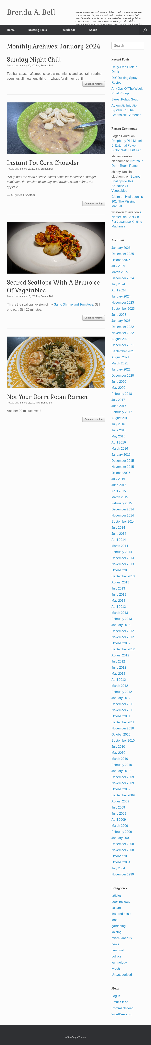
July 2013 (118, 588)
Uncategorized (121, 974)
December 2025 (122, 254)
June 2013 (118, 594)
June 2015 (118, 485)
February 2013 (121, 619)
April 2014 (118, 539)
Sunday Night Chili (34, 59)
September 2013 (123, 576)
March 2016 (119, 448)
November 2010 (122, 728)
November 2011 (122, 710)
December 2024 (122, 278)
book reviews (120, 901)
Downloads (68, 30)
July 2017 (118, 400)
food (114, 920)
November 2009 (122, 783)
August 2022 (120, 339)
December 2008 (122, 844)
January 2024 (121, 296)
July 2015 (118, 479)
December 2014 (122, 509)
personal (117, 950)
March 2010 (119, 758)
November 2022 (122, 333)
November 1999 (122, 874)
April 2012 (118, 679)
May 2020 (118, 387)
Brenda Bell (47, 65)
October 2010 (120, 734)
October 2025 (120, 260)
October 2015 (120, 473)
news (115, 944)
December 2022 (122, 327)
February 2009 (121, 831)
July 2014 (118, 527)
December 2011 (122, 704)
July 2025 (118, 266)
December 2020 (122, 375)
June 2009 (118, 813)
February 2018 (121, 393)
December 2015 (122, 460)
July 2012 (118, 661)
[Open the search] (145, 30)
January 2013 (121, 625)
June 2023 (118, 314)
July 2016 (118, 424)
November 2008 (122, 850)
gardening (118, 926)
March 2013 (119, 612)
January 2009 (121, 838)
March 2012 (119, 685)
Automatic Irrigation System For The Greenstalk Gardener (126, 110)
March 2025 (119, 272)
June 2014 (118, 533)
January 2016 (121, 454)
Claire (115, 196)
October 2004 (120, 862)
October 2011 (120, 716)
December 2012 (122, 631)
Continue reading (94, 84)
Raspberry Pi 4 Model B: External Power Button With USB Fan (126, 145)
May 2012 (118, 673)
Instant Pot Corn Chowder (43, 163)
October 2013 (120, 570)
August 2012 (120, 655)
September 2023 (123, 308)
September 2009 (123, 795)
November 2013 (122, 564)
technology (119, 962)
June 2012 (118, 667)
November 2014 (122, 515)
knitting (116, 932)
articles (116, 895)
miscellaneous (121, 938)
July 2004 (118, 868)
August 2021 (120, 357)
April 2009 (118, 819)
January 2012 (121, 698)
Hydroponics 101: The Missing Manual (127, 201)
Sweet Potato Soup (124, 99)
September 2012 (123, 649)
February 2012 (121, 692)
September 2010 (123, 740)
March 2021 (119, 363)
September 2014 (123, 521)
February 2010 (121, 765)
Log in (115, 996)
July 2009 (118, 807)
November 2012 (122, 637)
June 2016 (118, 430)
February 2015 (121, 503)
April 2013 (118, 606)
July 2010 (118, 746)
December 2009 (122, 777)
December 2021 (122, 345)
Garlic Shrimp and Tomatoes (73, 304)
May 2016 (118, 436)
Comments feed (122, 1008)
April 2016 (118, 442)
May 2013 (118, 600)
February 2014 (121, 552)
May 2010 (118, 752)
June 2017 (118, 406)
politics (116, 956)
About (93, 30)
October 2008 (120, 856)
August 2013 (120, 582)
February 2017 (121, 412)
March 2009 (119, 825)
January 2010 (121, 771)
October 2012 (120, 643)
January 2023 (121, 320)
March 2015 (119, 497)
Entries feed (119, 1002)
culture (116, 907)
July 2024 (118, 284)
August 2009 (120, 801)
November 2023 (122, 302)
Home (11, 30)
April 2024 (118, 290)
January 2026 (121, 247)
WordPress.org (121, 1014)
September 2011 (122, 722)
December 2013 (122, 558)
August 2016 (120, 418)
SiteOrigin (72, 1037)
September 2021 (123, 351)
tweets (116, 968)
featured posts (121, 913)
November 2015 (122, 466)
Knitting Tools (37, 30)
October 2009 (120, 789)
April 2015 (118, 491)
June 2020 (118, 381)
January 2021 (121, 369)
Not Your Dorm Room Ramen (47, 397)
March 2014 (119, 546)
